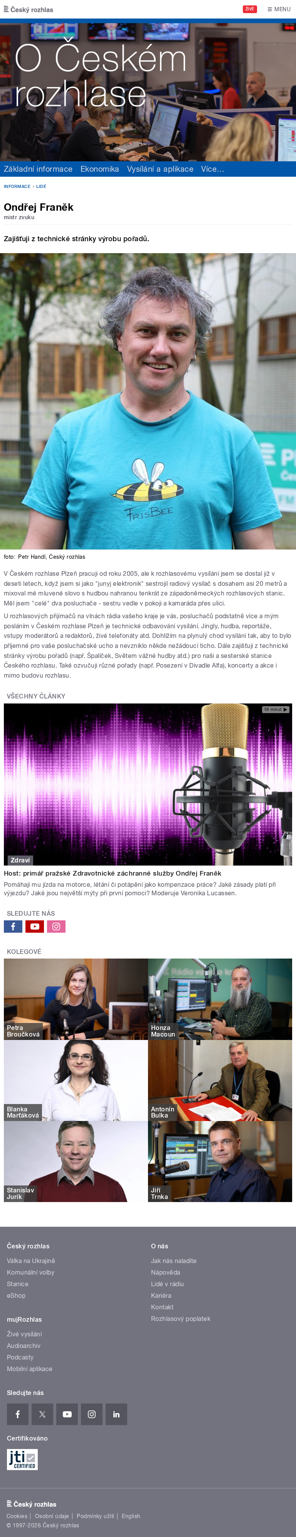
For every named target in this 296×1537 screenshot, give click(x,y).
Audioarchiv (23, 1345)
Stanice (18, 1284)
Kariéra (161, 1295)
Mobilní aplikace (30, 1369)
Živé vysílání (24, 1334)
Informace (17, 186)
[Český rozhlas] (28, 9)
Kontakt (162, 1307)
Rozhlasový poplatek (180, 1318)
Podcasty (20, 1357)
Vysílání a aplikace (160, 169)
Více (212, 169)
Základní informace (38, 169)
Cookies (17, 1516)
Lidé (41, 186)
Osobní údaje (52, 1516)
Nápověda (165, 1272)
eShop (16, 1295)
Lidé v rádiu (167, 1284)
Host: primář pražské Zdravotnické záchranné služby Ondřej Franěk (113, 873)
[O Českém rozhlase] (148, 90)
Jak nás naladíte (174, 1261)
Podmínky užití (95, 1516)
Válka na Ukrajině (31, 1261)
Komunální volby (30, 1272)
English (131, 1516)
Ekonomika (100, 169)
